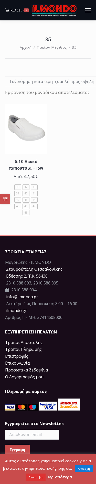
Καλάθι (18, 10)
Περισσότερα (59, 476)
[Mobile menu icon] (88, 10)
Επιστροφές (16, 356)
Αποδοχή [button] (84, 468)
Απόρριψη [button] (35, 477)
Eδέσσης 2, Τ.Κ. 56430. (27, 276)
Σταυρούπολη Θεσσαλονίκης (34, 269)
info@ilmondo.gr (22, 297)
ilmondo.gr (16, 310)
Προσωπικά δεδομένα (26, 370)
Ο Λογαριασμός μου (24, 377)
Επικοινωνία (17, 363)
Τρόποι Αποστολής (23, 342)
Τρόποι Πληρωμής (23, 349)
